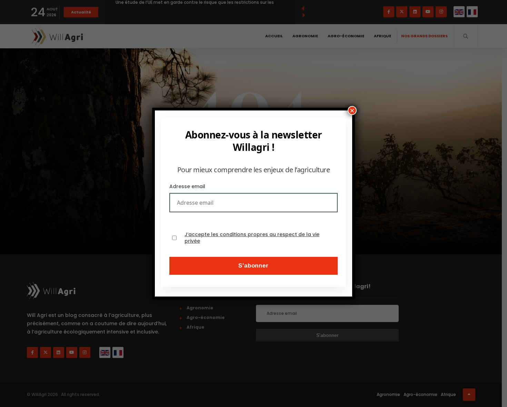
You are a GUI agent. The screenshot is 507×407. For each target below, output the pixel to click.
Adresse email (187, 186)
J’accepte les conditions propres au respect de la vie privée (252, 238)
